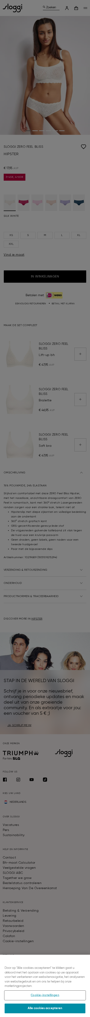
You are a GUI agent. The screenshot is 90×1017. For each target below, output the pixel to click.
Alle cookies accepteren (45, 1008)
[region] (45, 986)
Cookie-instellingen (45, 995)
